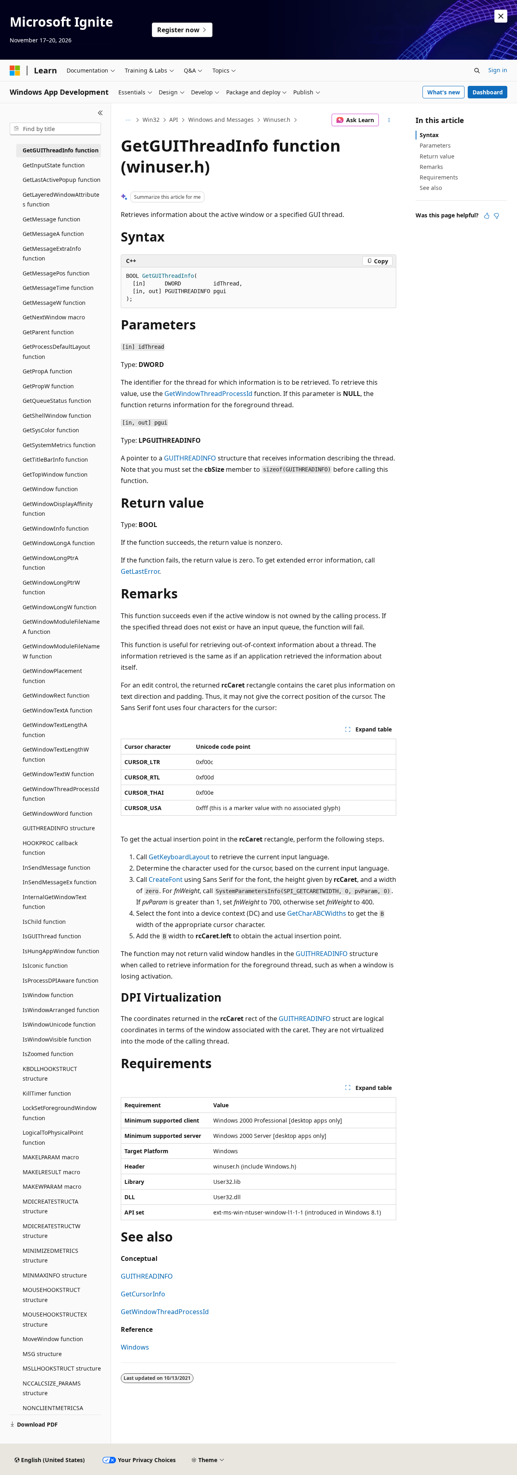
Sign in (497, 70)
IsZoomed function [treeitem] (48, 1054)
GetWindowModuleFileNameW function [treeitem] (61, 651)
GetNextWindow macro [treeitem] (54, 317)
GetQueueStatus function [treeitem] (57, 400)
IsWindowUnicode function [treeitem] (59, 1024)
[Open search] (477, 70)
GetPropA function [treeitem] (47, 371)
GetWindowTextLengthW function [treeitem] (56, 754)
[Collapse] (100, 112)
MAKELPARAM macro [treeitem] (51, 1157)
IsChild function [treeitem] (44, 921)
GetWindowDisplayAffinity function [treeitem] (57, 509)
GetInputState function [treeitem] (54, 165)
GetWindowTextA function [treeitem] (57, 710)
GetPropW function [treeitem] (48, 386)
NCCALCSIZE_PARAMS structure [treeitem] (52, 1388)
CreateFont (166, 879)
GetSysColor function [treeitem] (51, 430)
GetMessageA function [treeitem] (53, 233)
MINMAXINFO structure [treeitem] (55, 1275)
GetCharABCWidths (316, 913)
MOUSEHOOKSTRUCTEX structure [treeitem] (55, 1319)
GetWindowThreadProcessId (208, 393)
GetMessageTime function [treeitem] (58, 288)
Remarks (431, 167)
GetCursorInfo (143, 1294)
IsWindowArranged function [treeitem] (61, 1010)
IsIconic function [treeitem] (45, 965)
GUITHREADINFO (190, 458)
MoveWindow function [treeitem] (53, 1339)
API (173, 119)
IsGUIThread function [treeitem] (52, 936)
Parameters (435, 145)
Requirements (439, 177)
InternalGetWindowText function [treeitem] (54, 902)
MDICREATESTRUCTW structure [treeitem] (51, 1231)
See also (431, 188)
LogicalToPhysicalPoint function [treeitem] (53, 1137)
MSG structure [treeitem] (42, 1354)
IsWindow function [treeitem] (48, 995)
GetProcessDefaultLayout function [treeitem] (56, 351)
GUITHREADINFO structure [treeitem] (59, 828)
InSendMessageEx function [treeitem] (60, 882)
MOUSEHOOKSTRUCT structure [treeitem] (51, 1295)
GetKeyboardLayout (179, 856)
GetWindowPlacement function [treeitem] (52, 676)
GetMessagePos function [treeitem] (56, 273)
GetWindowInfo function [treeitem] (56, 528)
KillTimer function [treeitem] (47, 1093)
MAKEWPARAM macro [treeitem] (52, 1186)
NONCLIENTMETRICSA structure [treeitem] (53, 1413)
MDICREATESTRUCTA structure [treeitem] (50, 1206)
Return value (437, 156)
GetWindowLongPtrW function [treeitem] (51, 587)
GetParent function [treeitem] (48, 332)
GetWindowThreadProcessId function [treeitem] (61, 794)
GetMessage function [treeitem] (51, 219)
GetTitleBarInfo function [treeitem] (55, 459)
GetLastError (140, 571)
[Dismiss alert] (500, 16)
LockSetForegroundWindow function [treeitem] (60, 1113)
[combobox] (55, 129)
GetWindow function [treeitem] (50, 489)
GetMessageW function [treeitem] (54, 302)
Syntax (429, 135)
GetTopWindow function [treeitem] (55, 474)
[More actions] (389, 120)
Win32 (151, 119)
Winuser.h (276, 119)
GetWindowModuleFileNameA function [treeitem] (61, 626)
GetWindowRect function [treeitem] (56, 695)
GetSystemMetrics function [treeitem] (59, 445)
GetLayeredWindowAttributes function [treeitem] (61, 199)
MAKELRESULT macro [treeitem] (51, 1172)
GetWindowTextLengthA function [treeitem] (55, 730)
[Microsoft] (15, 70)
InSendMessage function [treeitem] (56, 867)
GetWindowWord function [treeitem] (57, 813)
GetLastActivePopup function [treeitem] (62, 179)
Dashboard (488, 92)
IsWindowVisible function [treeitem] (57, 1039)
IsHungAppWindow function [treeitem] (61, 951)
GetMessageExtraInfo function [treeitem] (52, 253)
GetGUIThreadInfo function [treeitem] (61, 150)
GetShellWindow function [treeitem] (57, 415)
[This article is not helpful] (496, 216)
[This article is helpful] (487, 216)
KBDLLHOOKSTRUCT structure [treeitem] (50, 1074)
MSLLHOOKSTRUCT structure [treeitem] (62, 1368)
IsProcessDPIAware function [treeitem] (61, 980)
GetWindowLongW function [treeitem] (60, 607)
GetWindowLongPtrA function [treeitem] (50, 563)
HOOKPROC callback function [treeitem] (50, 848)
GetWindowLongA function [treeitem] (59, 543)
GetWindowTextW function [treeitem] (58, 774)
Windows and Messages (221, 119)
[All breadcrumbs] (128, 120)
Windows (135, 1347)
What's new (443, 92)
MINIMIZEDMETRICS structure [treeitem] (50, 1256)
